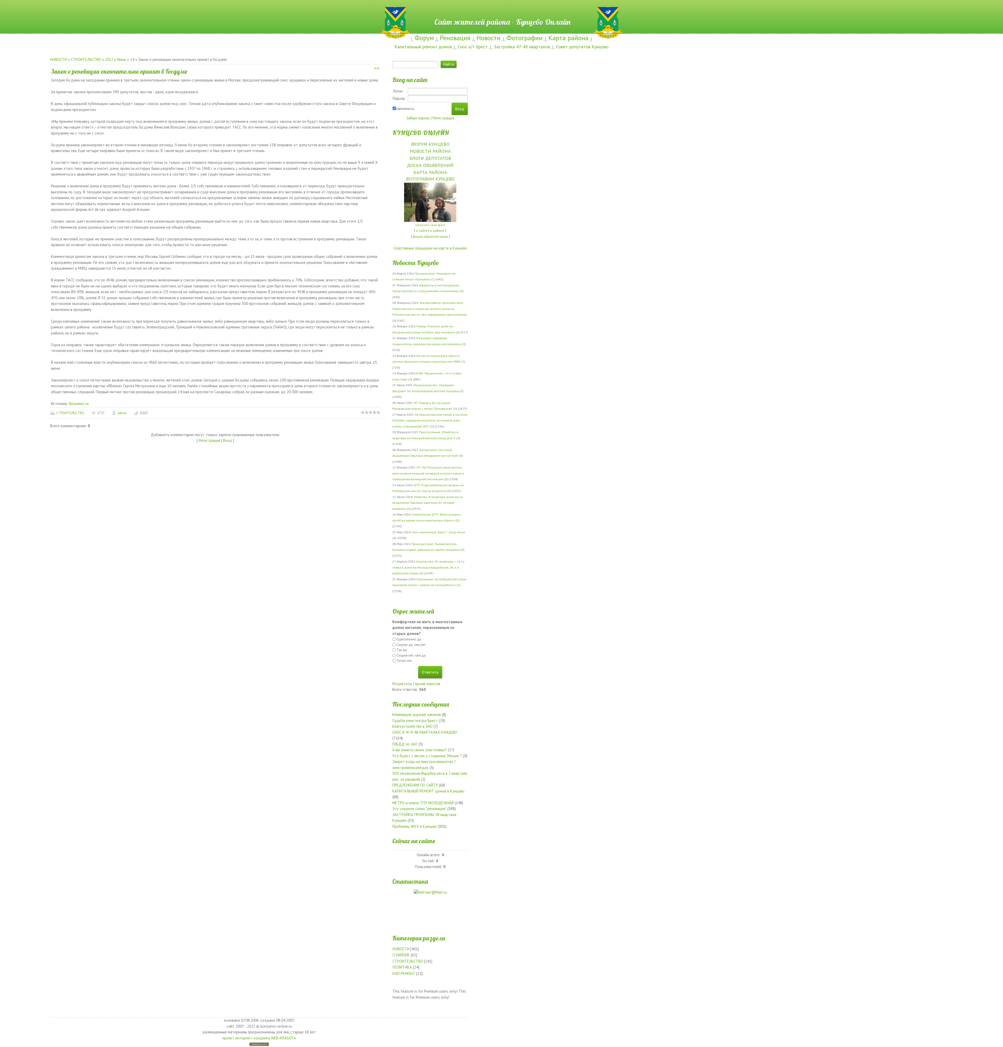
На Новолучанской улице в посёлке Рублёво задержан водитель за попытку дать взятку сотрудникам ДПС (430, 420)
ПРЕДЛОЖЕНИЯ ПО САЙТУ (415, 785)
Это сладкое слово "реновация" (419, 808)
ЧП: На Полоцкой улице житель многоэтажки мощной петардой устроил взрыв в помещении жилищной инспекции (428, 473)
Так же (401, 650)
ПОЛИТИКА (402, 967)
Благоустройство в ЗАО (412, 726)
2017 (109, 59)
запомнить (405, 108)
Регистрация (209, 440)
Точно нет (404, 660)
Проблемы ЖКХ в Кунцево (414, 826)
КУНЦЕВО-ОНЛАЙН (420, 133)
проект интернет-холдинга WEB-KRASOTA (259, 1038)
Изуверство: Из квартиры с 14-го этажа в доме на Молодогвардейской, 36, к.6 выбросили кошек (428, 567)
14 (132, 59)
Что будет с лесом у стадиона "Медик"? (427, 755)
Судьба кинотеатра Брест (415, 720)
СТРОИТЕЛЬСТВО (86, 59)
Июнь (121, 59)
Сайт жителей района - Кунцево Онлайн (501, 9)
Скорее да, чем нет (410, 645)
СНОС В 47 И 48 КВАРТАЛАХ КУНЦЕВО (424, 732)
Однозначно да (408, 639)
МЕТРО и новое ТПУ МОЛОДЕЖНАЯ (423, 802)
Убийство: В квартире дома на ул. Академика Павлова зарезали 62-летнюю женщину (427, 503)
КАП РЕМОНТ (404, 973)
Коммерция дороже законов (416, 714)
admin (122, 413)
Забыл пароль (418, 117)
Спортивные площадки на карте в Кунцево (430, 248)
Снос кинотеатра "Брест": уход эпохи (438, 532)
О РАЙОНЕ (401, 954)
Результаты (402, 683)
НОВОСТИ (58, 59)
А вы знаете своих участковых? (419, 749)
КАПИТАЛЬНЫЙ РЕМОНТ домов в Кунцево (428, 791)
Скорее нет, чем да (410, 655)
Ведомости (79, 403)
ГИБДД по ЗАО (405, 744)
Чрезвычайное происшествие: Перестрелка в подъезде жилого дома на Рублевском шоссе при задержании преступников (429, 308)
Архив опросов (427, 683)
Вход (227, 440)
